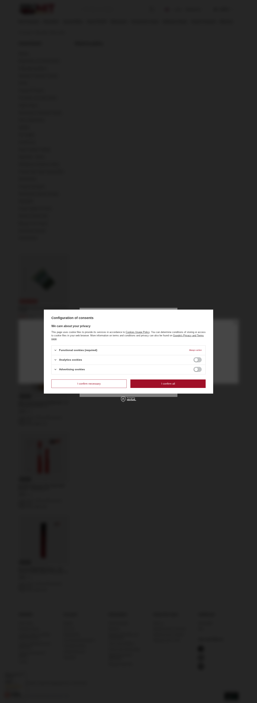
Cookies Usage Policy (138, 332)
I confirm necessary (89, 383)
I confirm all (168, 383)
